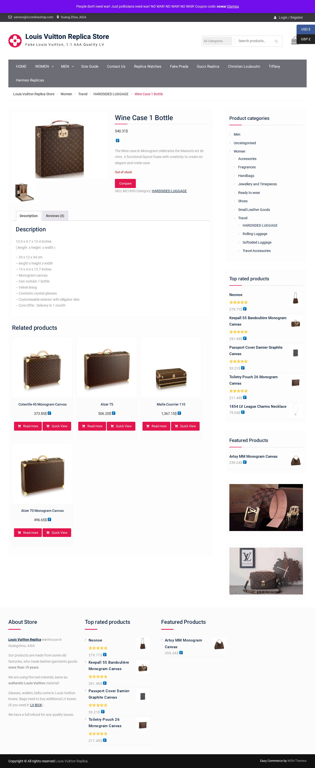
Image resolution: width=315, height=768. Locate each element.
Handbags (246, 176)
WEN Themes (297, 761)
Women (66, 94)
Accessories (247, 159)
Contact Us (116, 66)
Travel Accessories (257, 251)
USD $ (303, 29)
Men (237, 134)
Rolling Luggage (255, 234)
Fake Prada (179, 66)
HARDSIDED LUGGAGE (111, 94)
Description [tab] (29, 216)
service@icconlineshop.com (33, 17)
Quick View (59, 426)
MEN (65, 66)
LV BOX (36, 705)
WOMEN (42, 66)
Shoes (243, 201)
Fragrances (247, 167)
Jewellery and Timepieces (257, 184)
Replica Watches (147, 66)
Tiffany (274, 66)
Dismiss (233, 6)
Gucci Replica (208, 66)
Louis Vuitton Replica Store (67, 37)
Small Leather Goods (254, 210)
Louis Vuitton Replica (24, 640)
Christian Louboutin (244, 66)
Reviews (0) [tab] (55, 216)
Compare (125, 183)
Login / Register (291, 17)
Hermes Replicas (30, 80)
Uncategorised (245, 143)
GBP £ (304, 39)
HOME (21, 66)
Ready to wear (249, 193)
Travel (82, 94)
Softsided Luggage (257, 242)
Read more (30, 426)
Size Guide (89, 66)
